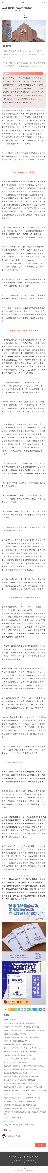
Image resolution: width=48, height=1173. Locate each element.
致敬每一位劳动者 (10, 1020)
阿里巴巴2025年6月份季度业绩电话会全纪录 (19, 1044)
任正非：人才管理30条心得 (13, 1118)
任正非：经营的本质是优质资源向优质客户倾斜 (20, 1069)
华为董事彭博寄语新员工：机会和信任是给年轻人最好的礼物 (25, 1091)
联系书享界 (30, 1161)
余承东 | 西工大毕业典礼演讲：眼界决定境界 (19, 1125)
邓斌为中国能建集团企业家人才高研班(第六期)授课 (21, 1108)
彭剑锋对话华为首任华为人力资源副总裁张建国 (20, 1105)
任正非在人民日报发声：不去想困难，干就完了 (20, 1059)
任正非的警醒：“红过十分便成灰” (17, 8)
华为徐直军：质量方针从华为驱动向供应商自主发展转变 (23, 1066)
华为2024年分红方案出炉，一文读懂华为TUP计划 (21, 1083)
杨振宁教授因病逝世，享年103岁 (15, 1034)
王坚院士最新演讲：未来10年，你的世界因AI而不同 (22, 1098)
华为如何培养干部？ (11, 1121)
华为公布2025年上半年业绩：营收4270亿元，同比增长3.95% (24, 1048)
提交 (40, 1145)
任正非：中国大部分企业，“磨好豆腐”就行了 (19, 1094)
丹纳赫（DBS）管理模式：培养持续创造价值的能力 (22, 1052)
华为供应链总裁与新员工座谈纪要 (15, 1073)
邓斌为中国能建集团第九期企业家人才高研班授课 (21, 1037)
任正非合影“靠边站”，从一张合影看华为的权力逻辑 (21, 1076)
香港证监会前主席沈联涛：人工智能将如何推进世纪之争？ (24, 1030)
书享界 (24, 2)
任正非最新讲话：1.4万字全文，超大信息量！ (19, 1023)
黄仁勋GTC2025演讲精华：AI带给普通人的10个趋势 (22, 1027)
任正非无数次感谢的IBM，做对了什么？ (18, 1041)
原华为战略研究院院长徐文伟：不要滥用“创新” (20, 1101)
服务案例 (17, 1161)
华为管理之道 (17, 10)
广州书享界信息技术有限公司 (24, 1170)
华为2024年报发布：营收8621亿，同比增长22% (20, 1080)
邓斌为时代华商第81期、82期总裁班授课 (18, 1055)
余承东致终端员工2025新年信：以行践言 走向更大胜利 (23, 1087)
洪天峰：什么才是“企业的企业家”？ (16, 1062)
